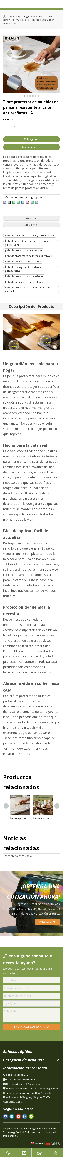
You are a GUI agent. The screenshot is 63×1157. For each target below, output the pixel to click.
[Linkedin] (11, 1116)
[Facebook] (5, 1116)
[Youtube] (18, 1116)
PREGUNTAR (46, 922)
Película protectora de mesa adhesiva (27, 256)
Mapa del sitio (10, 1135)
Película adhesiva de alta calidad (24, 282)
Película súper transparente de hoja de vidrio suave (28, 243)
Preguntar (33, 139)
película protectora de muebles (23, 250)
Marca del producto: (18, 197)
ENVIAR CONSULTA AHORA (31, 1026)
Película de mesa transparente (23, 261)
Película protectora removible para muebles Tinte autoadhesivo (43, 818)
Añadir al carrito (31, 147)
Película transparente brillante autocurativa (23, 269)
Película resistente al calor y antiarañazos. (30, 235)
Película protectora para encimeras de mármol (27, 289)
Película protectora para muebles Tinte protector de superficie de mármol (20, 818)
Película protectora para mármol (24, 276)
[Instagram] (24, 1116)
